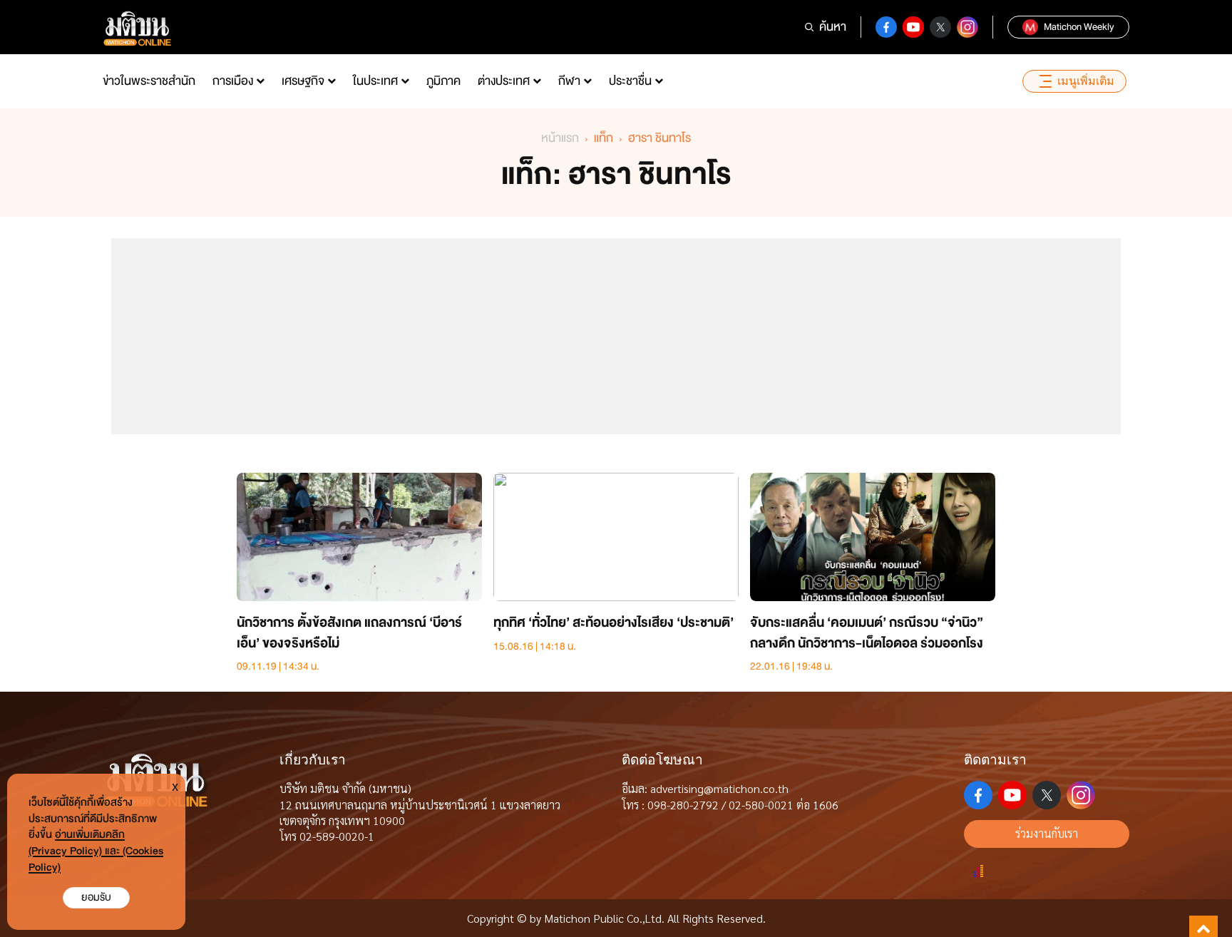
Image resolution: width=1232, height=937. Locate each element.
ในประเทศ (375, 81)
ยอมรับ (96, 897)
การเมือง (232, 81)
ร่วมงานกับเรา (1046, 833)
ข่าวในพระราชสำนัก (149, 81)
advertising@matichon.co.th (719, 788)
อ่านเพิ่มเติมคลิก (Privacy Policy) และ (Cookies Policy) (96, 851)
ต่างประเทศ (504, 81)
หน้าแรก (560, 138)
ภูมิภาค (443, 81)
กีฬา (569, 81)
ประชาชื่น (630, 81)
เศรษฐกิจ (303, 81)
